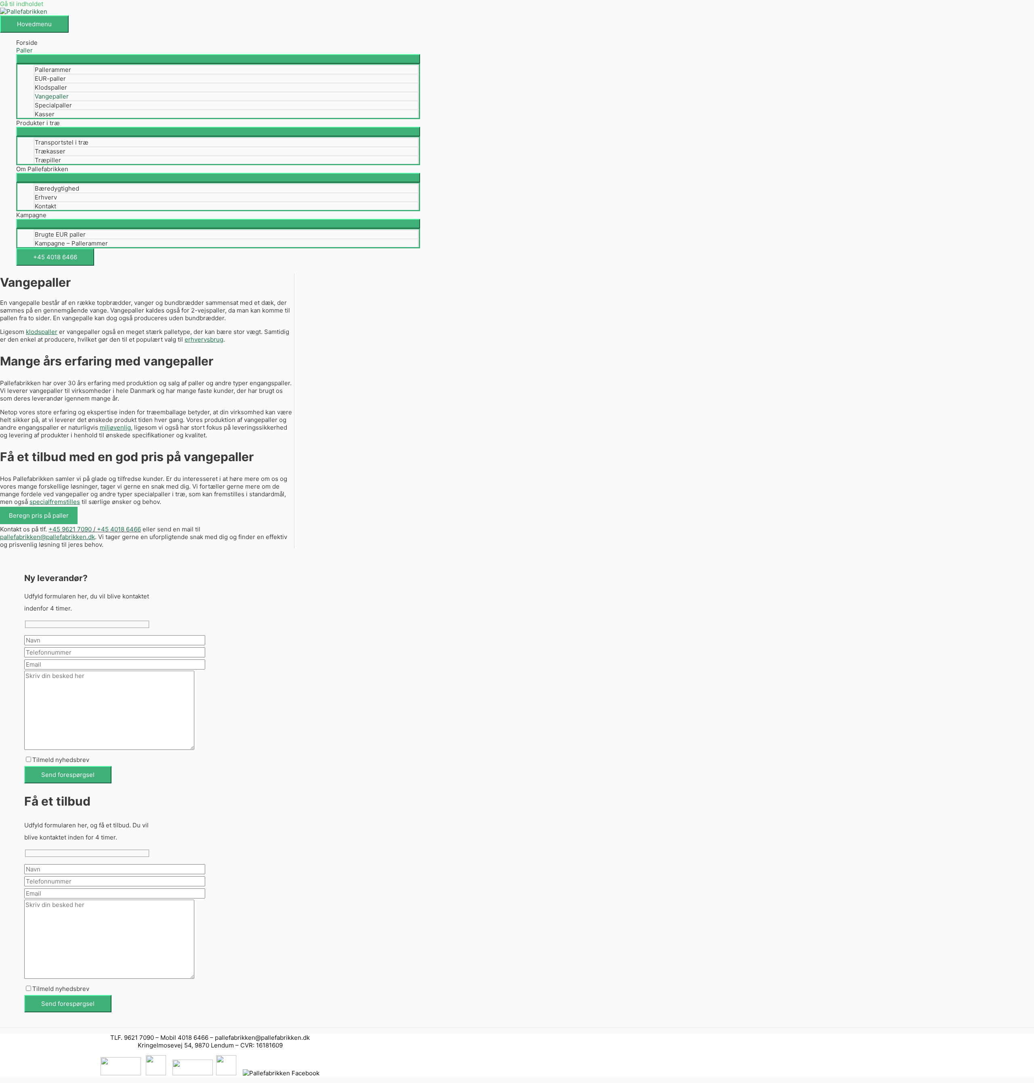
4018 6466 (193, 1037)
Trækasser (50, 151)
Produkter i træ (38, 123)
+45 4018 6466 (55, 257)
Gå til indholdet (21, 4)
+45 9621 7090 (70, 529)
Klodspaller (51, 87)
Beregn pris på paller (39, 515)
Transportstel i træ (61, 142)
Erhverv (46, 197)
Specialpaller (53, 105)
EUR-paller (50, 78)
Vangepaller (52, 96)
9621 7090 (139, 1037)
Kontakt (45, 206)
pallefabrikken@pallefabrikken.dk (262, 1037)
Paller (24, 50)
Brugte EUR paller (60, 234)
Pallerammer (53, 69)
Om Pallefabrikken (42, 169)
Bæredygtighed (57, 188)
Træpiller (48, 160)
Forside (27, 42)
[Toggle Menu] (218, 59)
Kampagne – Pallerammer (71, 243)
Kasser (45, 114)
